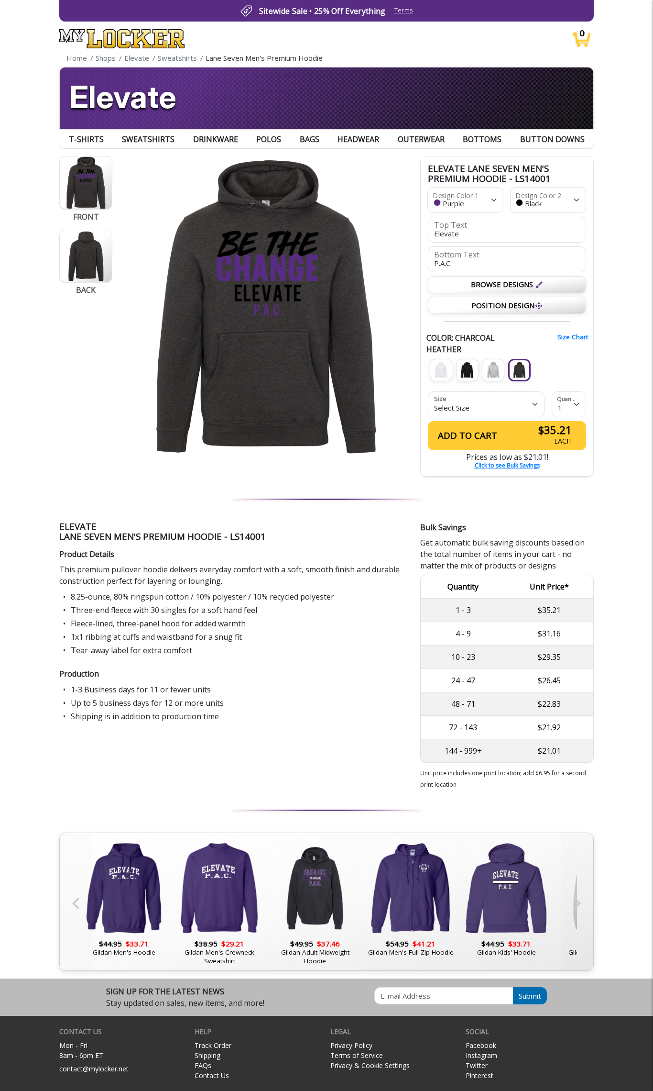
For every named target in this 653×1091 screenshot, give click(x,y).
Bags (309, 139)
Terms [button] (403, 10)
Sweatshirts (148, 139)
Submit (530, 996)
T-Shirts (86, 139)
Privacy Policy (351, 1045)
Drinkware (215, 139)
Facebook (481, 1045)
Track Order (213, 1045)
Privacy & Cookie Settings (370, 1065)
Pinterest (479, 1075)
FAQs (203, 1065)
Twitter (477, 1065)
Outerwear (421, 139)
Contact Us (212, 1075)
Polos (268, 139)
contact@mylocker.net (94, 1068)
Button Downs (552, 139)
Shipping (207, 1055)
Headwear (358, 139)
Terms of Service (356, 1055)
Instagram (481, 1055)
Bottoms (482, 139)
